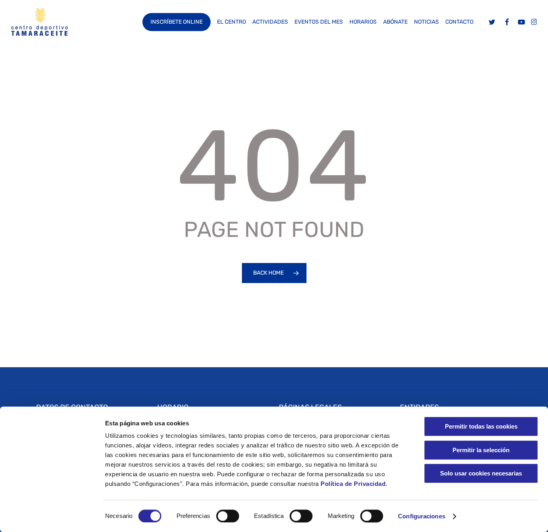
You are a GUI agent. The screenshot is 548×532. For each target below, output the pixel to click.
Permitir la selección (481, 450)
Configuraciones (421, 516)
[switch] (227, 516)
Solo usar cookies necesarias (481, 473)
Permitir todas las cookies (481, 426)
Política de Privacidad (352, 483)
